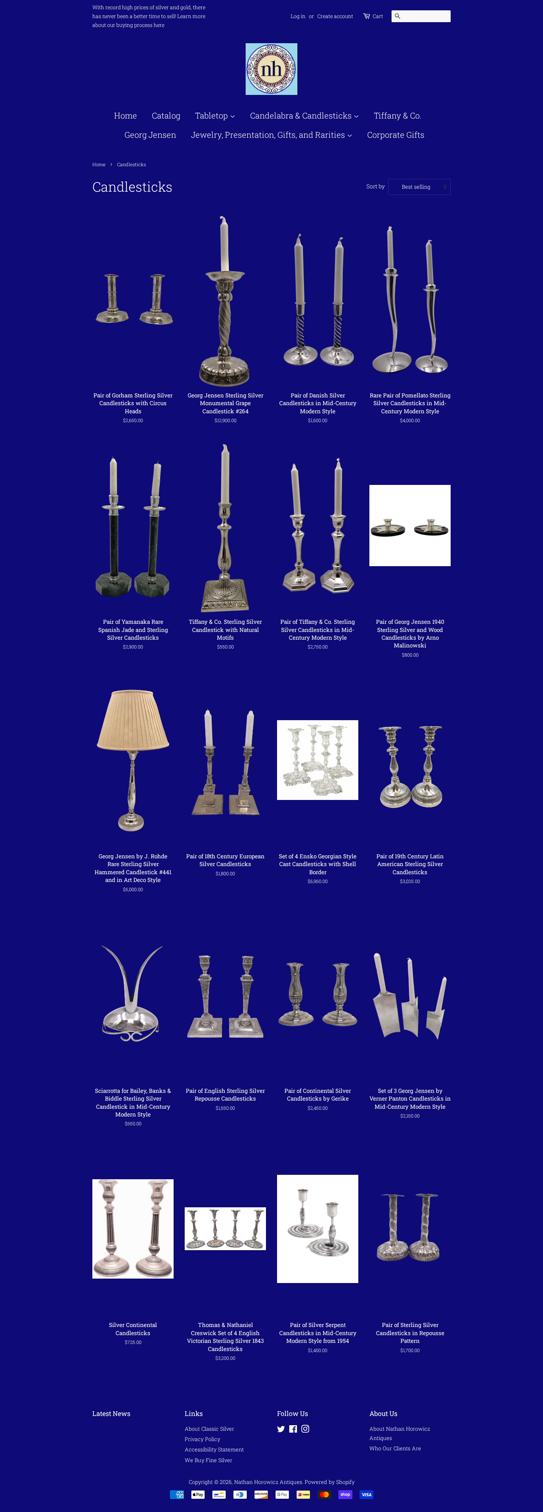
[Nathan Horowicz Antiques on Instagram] (305, 1430)
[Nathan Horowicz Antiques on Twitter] (281, 1430)
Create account (335, 16)
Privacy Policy (202, 1439)
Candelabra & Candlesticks (302, 115)
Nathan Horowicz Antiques (268, 1481)
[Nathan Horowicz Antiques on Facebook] (293, 1430)
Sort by (375, 186)
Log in (298, 16)
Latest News (111, 1413)
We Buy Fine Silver (208, 1460)
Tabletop (212, 115)
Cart (378, 16)
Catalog (166, 115)
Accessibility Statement (214, 1449)
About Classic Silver (209, 1428)
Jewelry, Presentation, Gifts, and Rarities (269, 134)
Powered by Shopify (330, 1481)
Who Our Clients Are (395, 1448)
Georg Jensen (150, 134)
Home (125, 115)
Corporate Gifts (395, 134)
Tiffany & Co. (397, 115)
